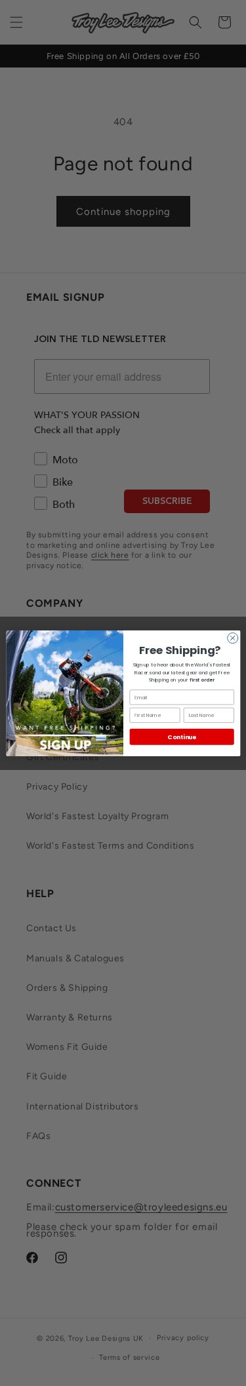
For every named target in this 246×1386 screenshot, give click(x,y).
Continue (181, 736)
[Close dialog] (232, 637)
